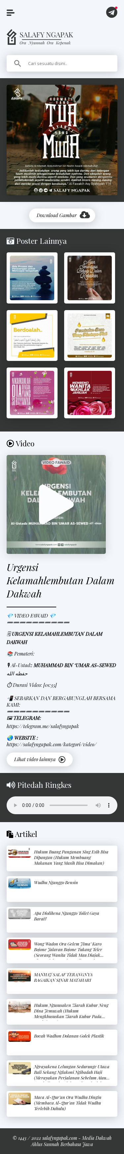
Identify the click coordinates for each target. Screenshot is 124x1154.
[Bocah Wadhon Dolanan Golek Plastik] (19, 1036)
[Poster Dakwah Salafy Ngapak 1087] (32, 278)
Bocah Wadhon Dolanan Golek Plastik (69, 1036)
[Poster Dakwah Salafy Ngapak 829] (89, 335)
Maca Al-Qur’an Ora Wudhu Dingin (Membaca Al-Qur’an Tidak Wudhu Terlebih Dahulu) (68, 1102)
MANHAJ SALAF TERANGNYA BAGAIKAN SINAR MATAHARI (63, 977)
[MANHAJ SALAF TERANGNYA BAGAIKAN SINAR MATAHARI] (19, 976)
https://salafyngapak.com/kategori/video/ (52, 744)
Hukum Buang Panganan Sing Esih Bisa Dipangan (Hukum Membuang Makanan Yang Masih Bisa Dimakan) (71, 857)
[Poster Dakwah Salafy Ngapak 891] (89, 393)
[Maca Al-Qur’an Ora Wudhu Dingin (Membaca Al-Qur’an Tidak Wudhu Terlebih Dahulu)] (19, 1099)
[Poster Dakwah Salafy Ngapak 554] (32, 393)
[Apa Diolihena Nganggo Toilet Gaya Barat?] (19, 914)
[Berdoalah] (32, 335)
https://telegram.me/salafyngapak (43, 726)
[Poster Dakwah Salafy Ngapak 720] (89, 278)
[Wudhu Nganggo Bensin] (19, 883)
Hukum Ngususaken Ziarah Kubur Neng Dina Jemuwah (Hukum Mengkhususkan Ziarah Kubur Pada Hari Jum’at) (71, 1013)
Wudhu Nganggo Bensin (56, 882)
